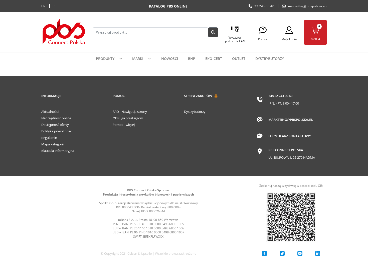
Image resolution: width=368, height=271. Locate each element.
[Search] (213, 32)
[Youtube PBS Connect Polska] (300, 253)
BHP (191, 58)
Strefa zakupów (198, 96)
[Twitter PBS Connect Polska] (282, 253)
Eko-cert (213, 58)
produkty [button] (105, 58)
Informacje (51, 96)
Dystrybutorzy (269, 58)
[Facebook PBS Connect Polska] (264, 253)
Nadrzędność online (56, 118)
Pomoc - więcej (124, 124)
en (43, 6)
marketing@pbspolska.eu (307, 6)
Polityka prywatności (56, 131)
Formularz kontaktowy (289, 136)
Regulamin (49, 137)
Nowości (169, 58)
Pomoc (119, 96)
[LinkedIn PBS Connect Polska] (317, 253)
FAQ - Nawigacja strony (130, 111)
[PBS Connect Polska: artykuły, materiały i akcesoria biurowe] (63, 32)
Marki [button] (138, 58)
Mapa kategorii (52, 144)
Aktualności (50, 111)
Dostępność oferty (55, 124)
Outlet (238, 58)
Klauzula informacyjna (57, 150)
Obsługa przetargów (128, 118)
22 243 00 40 (264, 6)
